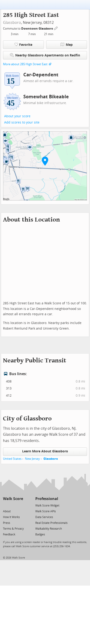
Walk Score (13, 499)
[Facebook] (12, 505)
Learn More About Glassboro (45, 451)
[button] (45, 161)
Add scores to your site (21, 122)
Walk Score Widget (47, 505)
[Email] (20, 505)
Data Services (44, 517)
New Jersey (32, 458)
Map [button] (69, 45)
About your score (17, 116)
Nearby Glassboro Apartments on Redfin (47, 55)
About (7, 511)
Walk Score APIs (45, 511)
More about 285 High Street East (25, 64)
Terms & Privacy (13, 528)
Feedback (9, 534)
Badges (40, 534)
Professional (46, 499)
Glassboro (12, 22)
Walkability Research (48, 528)
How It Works (11, 517)
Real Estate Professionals (51, 523)
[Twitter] (5, 505)
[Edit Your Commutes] (56, 28)
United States (12, 458)
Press (6, 523)
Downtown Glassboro (37, 28)
